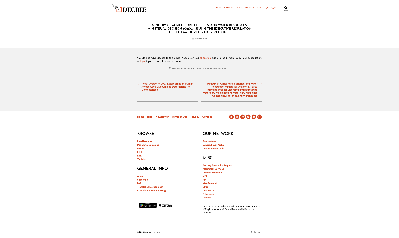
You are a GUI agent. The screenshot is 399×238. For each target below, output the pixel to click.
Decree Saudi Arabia (213, 148)
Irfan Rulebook (210, 183)
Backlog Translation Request (218, 165)
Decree (147, 232)
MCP (205, 176)
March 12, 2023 (201, 38)
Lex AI (237, 7)
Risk (246, 7)
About (140, 176)
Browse (227, 7)
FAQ (139, 183)
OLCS (205, 187)
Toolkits (141, 159)
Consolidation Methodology (151, 190)
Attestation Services (213, 169)
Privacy (195, 116)
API (204, 179)
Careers (207, 197)
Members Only (177, 68)
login (143, 61)
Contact (207, 116)
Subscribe (257, 7)
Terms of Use (179, 116)
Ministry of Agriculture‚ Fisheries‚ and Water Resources (205, 68)
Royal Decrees (144, 141)
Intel (139, 152)
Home (218, 7)
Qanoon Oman (210, 141)
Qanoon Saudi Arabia (213, 145)
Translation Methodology (150, 187)
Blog (149, 116)
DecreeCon (208, 190)
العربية (273, 7)
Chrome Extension (212, 172)
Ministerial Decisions (148, 145)
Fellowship (208, 194)
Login (266, 7)
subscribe (205, 57)
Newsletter (162, 116)
